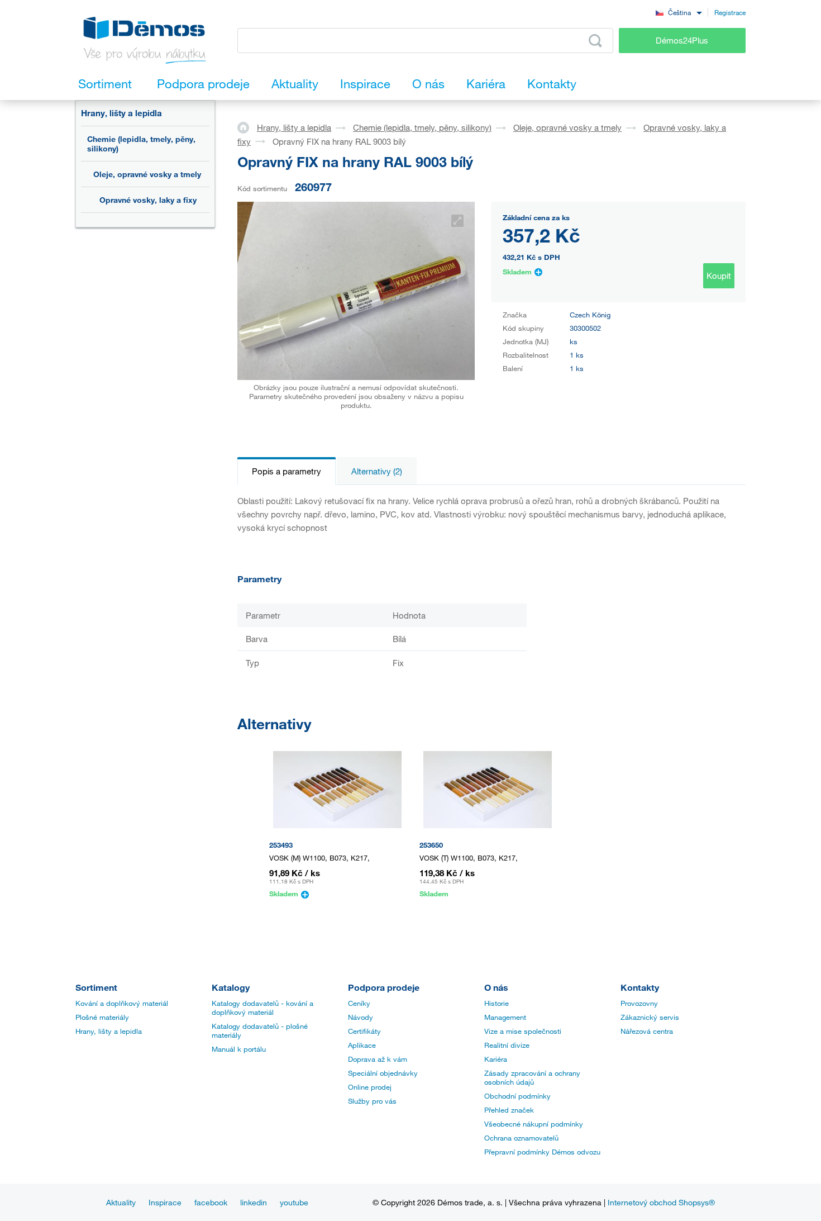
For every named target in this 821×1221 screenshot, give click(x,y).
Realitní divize (506, 1045)
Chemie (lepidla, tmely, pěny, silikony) (141, 143)
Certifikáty (364, 1031)
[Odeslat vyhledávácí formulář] (595, 40)
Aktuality (121, 1202)
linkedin (253, 1202)
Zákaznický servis (649, 1017)
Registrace (730, 12)
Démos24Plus (682, 40)
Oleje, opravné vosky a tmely (147, 174)
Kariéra (495, 1058)
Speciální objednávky (383, 1072)
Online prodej (370, 1086)
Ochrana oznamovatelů (521, 1137)
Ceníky (359, 1003)
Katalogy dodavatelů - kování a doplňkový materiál (262, 1007)
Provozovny (639, 1003)
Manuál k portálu (239, 1048)
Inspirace (165, 1202)
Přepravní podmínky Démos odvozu (542, 1151)
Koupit (719, 275)
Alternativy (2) (376, 471)
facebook (210, 1202)
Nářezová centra (646, 1031)
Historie (496, 1003)
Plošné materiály (102, 1017)
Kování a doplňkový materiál (121, 1003)
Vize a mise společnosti (522, 1031)
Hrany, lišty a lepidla (121, 113)
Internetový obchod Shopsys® (661, 1202)
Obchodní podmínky (517, 1095)
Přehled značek (509, 1109)
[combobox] (679, 12)
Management (505, 1017)
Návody (360, 1017)
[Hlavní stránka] (247, 127)
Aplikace (362, 1045)
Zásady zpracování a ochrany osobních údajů (532, 1077)
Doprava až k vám (377, 1058)
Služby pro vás (372, 1100)
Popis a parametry (286, 471)
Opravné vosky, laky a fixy (148, 200)
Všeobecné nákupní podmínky (533, 1123)
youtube (294, 1202)
